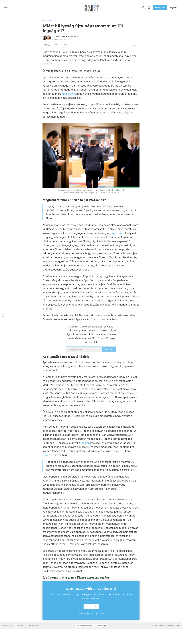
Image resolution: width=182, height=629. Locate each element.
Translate (48, 21)
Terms (23, 625)
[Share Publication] (149, 7)
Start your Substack (86, 625)
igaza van (117, 233)
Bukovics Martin (71, 36)
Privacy (17, 625)
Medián (85, 442)
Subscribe (160, 7)
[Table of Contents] (3, 314)
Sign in (173, 7)
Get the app (101, 625)
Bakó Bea (56, 36)
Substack (155, 625)
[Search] (143, 7)
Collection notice (33, 625)
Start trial (91, 606)
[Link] (39, 200)
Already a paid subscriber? (91, 613)
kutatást (47, 455)
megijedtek (68, 93)
